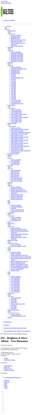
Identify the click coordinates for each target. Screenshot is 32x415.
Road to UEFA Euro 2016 (18, 263)
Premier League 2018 (17, 196)
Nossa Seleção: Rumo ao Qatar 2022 (21, 257)
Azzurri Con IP (15, 270)
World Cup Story (15, 152)
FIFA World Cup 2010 (17, 144)
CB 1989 (13, 99)
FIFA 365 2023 (15, 175)
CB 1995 (13, 90)
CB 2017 (13, 74)
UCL (9, 272)
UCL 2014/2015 (15, 287)
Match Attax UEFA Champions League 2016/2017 (19, 234)
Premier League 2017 (17, 197)
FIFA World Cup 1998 (17, 149)
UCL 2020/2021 (15, 282)
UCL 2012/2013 (15, 288)
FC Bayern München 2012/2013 (20, 267)
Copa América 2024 (16, 111)
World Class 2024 (16, 253)
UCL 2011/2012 (15, 290)
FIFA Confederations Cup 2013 (19, 266)
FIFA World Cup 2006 (17, 147)
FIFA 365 (10, 165)
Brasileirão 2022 (15, 71)
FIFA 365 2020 (15, 173)
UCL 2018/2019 (15, 284)
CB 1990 (13, 97)
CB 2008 (13, 82)
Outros (9, 247)
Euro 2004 (14, 308)
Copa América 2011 (16, 120)
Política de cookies (9, 370)
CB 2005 (13, 84)
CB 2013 (13, 79)
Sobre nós (6, 367)
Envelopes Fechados (13, 153)
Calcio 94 (13, 208)
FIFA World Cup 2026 (17, 131)
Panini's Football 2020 (17, 194)
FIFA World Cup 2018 (17, 138)
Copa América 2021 (16, 112)
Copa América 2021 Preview (19, 114)
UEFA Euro (11, 293)
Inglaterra (10, 182)
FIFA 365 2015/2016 (16, 41)
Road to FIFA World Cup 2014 (19, 264)
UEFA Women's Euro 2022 (18, 316)
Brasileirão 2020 (15, 73)
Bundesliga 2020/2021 (17, 53)
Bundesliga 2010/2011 (17, 59)
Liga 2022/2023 (15, 161)
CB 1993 (13, 93)
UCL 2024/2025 (15, 278)
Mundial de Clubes (13, 240)
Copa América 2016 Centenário (19, 117)
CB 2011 (13, 81)
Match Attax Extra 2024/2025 (19, 229)
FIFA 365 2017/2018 (16, 178)
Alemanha (10, 47)
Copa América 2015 (16, 118)
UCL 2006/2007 (15, 291)
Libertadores (11, 213)
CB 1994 (13, 91)
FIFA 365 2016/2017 (16, 179)
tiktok (5, 383)
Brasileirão (10, 62)
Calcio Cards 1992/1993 (17, 209)
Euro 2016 (14, 302)
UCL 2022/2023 (15, 281)
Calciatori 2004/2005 (16, 206)
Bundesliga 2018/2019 (17, 56)
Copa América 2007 (16, 121)
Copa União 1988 (16, 100)
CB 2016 (13, 76)
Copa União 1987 (16, 102)
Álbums (10, 317)
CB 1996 (13, 88)
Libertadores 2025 (16, 219)
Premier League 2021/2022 (18, 190)
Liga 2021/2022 (15, 162)
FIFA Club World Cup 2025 (18, 246)
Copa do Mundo (12, 123)
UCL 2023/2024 (15, 279)
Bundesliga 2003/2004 (17, 61)
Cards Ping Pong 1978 (17, 103)
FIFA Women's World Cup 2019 (19, 137)
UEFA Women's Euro (13, 310)
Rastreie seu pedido (6, 3)
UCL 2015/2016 (15, 285)
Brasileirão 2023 (15, 38)
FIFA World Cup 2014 (17, 46)
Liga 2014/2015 (15, 164)
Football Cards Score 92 (17, 211)
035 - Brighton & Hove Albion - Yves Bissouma (17, 331)
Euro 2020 (14, 301)
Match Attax (11, 223)
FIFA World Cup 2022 (17, 135)
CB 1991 (13, 96)
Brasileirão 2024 (15, 37)
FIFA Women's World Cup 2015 (19, 140)
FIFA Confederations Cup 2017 (19, 261)
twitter (6, 386)
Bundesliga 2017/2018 (17, 58)
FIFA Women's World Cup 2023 (19, 129)
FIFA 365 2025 (15, 172)
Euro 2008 (14, 307)
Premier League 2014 (17, 199)
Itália (9, 200)
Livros (9, 222)
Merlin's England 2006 (17, 269)
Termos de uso (8, 368)
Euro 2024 (14, 299)
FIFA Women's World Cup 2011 (19, 143)
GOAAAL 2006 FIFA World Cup (20, 146)
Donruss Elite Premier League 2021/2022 (15, 328)
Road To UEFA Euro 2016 (18, 40)
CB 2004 (13, 85)
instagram (6, 380)
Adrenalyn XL (11, 30)
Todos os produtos (16, 35)
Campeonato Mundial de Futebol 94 (20, 132)
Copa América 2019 (16, 115)
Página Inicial (7, 322)
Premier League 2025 (17, 188)
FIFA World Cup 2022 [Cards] (19, 134)
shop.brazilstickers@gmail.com (12, 377)
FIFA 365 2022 (15, 176)
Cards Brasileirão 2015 (17, 77)
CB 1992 (13, 94)
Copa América (11, 105)
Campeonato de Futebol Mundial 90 (20, 150)
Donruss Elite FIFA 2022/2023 (19, 255)
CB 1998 (13, 87)
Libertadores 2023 (16, 220)
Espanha (10, 155)
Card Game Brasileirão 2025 (18, 68)
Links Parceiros (8, 365)
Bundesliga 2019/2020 (17, 55)
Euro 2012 (14, 305)
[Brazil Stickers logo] (7, 17)
